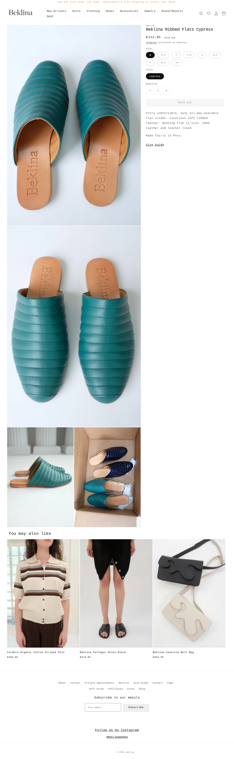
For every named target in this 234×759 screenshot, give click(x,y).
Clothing (93, 11)
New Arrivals (56, 11)
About (62, 683)
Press (131, 689)
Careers (157, 683)
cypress (155, 76)
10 (176, 62)
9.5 (163, 62)
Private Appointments (99, 683)
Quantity (151, 84)
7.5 (189, 55)
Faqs (170, 683)
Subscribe (136, 707)
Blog (142, 689)
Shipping (151, 42)
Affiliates (115, 689)
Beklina (130, 752)
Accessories (129, 11)
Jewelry (150, 11)
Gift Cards (96, 689)
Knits (76, 11)
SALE (50, 16)
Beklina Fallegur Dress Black (103, 652)
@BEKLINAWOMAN (117, 737)
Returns (124, 683)
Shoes (110, 11)
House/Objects (172, 11)
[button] (201, 13)
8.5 (215, 55)
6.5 (163, 55)
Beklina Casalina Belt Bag (173, 652)
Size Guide (155, 145)
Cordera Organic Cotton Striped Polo (36, 652)
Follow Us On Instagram (117, 730)
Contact (75, 683)
